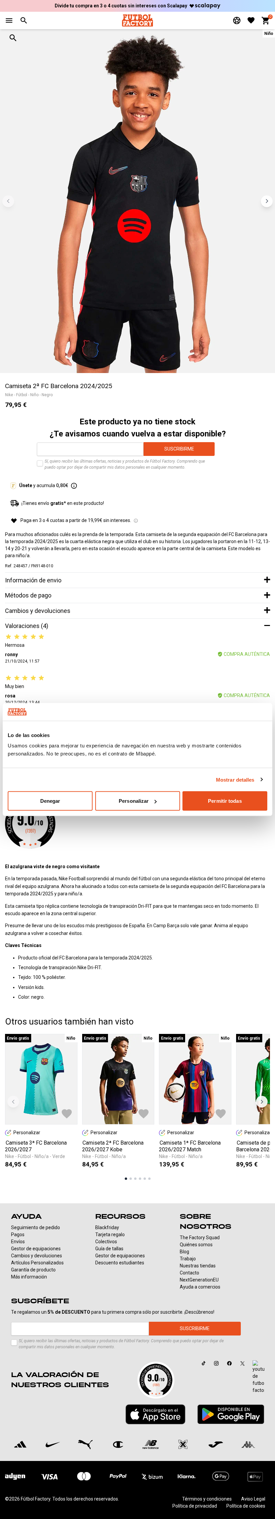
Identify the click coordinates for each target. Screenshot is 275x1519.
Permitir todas (224, 801)
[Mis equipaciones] (236, 20)
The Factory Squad (200, 1237)
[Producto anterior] (13, 1101)
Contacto (189, 1272)
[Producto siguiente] (262, 1101)
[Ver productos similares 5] (145, 1178)
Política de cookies (245, 1506)
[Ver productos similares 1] (126, 1178)
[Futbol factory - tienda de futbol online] (137, 20)
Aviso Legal (253, 1499)
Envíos (18, 1241)
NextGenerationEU (199, 1279)
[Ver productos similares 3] (135, 1178)
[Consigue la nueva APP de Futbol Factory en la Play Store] (230, 1414)
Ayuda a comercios (200, 1287)
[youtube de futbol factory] (258, 1377)
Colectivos (106, 1241)
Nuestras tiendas (198, 1265)
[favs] (251, 20)
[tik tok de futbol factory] (204, 1363)
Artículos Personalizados (37, 1262)
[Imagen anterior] (8, 201)
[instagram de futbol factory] (216, 1363)
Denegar (50, 801)
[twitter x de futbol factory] (242, 1363)
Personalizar (134, 801)
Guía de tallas (109, 1248)
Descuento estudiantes (119, 1262)
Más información (29, 1276)
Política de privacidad (194, 1506)
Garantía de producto (33, 1269)
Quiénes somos (196, 1244)
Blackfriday (107, 1227)
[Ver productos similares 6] (149, 1178)
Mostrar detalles (235, 779)
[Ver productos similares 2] (130, 1178)
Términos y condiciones (207, 1499)
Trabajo (188, 1258)
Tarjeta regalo (110, 1234)
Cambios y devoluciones (36, 1255)
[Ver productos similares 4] (140, 1178)
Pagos (17, 1234)
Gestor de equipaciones (36, 1248)
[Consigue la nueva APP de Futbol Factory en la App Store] (155, 1414)
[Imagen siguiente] (267, 201)
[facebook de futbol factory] (229, 1363)
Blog (184, 1251)
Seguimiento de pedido (35, 1227)
